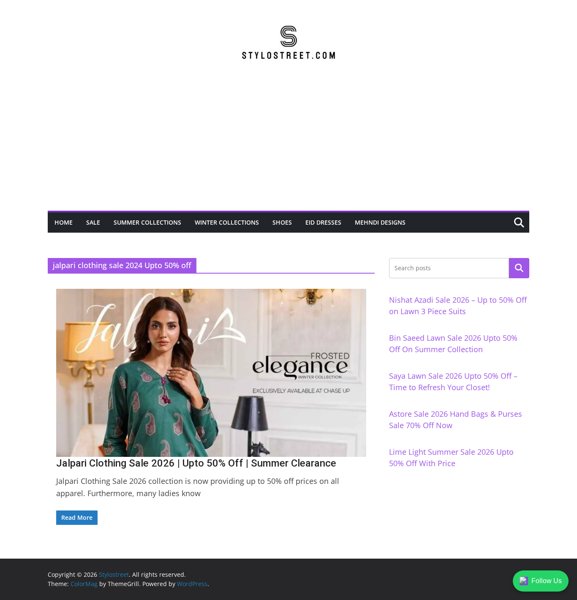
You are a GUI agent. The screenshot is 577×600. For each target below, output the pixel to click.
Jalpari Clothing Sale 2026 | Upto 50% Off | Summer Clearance (196, 463)
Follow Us (546, 580)
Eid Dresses (323, 222)
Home (63, 222)
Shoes (282, 222)
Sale (93, 222)
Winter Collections (227, 222)
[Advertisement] (288, 147)
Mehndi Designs (380, 222)
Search (519, 268)
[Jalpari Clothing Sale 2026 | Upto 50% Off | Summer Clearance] (211, 372)
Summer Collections (147, 222)
